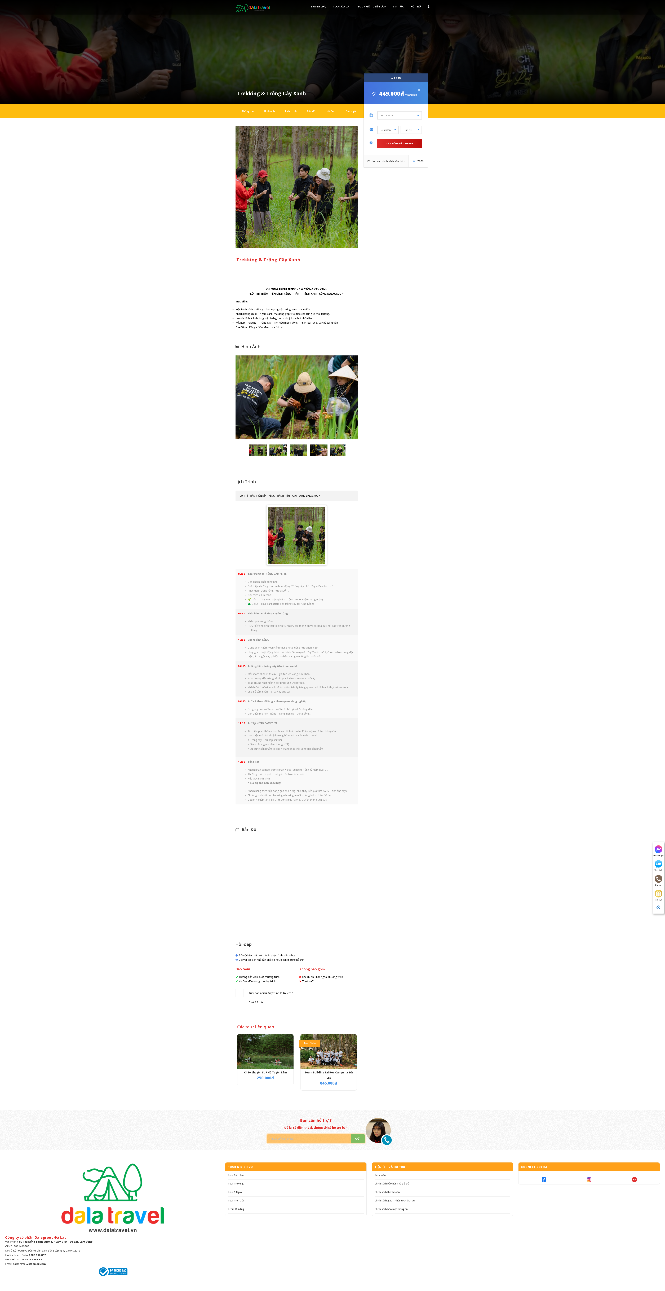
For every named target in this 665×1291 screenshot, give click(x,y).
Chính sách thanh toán (387, 1192)
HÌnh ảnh (269, 111)
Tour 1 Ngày (235, 1192)
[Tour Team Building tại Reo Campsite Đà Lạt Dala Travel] (328, 1051)
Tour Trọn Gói (236, 1200)
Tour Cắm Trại (236, 1175)
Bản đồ (311, 111)
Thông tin (248, 111)
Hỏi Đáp (330, 111)
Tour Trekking (235, 1183)
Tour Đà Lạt (342, 6)
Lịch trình (291, 111)
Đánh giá (351, 111)
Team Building (236, 1209)
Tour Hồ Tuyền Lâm (372, 6)
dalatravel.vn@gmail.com (29, 1264)
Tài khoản (380, 1175)
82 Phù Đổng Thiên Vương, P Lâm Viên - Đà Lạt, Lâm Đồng (55, 1241)
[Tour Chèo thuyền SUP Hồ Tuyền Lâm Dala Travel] (265, 1051)
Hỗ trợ (415, 6)
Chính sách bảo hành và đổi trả (392, 1183)
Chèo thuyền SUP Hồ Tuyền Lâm (265, 1072)
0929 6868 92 (33, 1259)
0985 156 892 (37, 1255)
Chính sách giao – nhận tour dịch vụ (395, 1200)
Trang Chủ (318, 6)
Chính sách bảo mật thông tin (391, 1209)
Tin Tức (398, 6)
